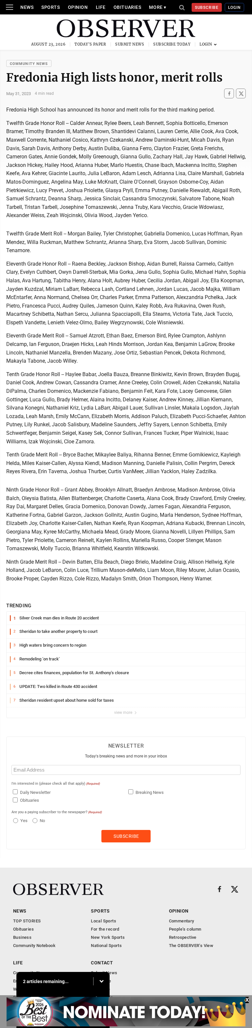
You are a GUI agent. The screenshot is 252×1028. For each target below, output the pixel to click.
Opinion (78, 7)
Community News (29, 64)
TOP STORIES (27, 920)
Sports (50, 7)
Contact (102, 962)
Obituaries (127, 7)
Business (22, 937)
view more (123, 712)
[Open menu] (9, 7)
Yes (23, 820)
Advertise (100, 989)
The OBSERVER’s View (191, 945)
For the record (105, 929)
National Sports (106, 945)
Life (101, 7)
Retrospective (183, 937)
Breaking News (150, 792)
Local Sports (103, 920)
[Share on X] (241, 93)
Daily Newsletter (35, 792)
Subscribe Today (171, 44)
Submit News (129, 44)
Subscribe (207, 7)
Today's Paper (90, 44)
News (26, 7)
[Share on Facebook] (229, 93)
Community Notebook (34, 945)
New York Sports (108, 937)
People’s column (185, 929)
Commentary (181, 920)
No (42, 820)
